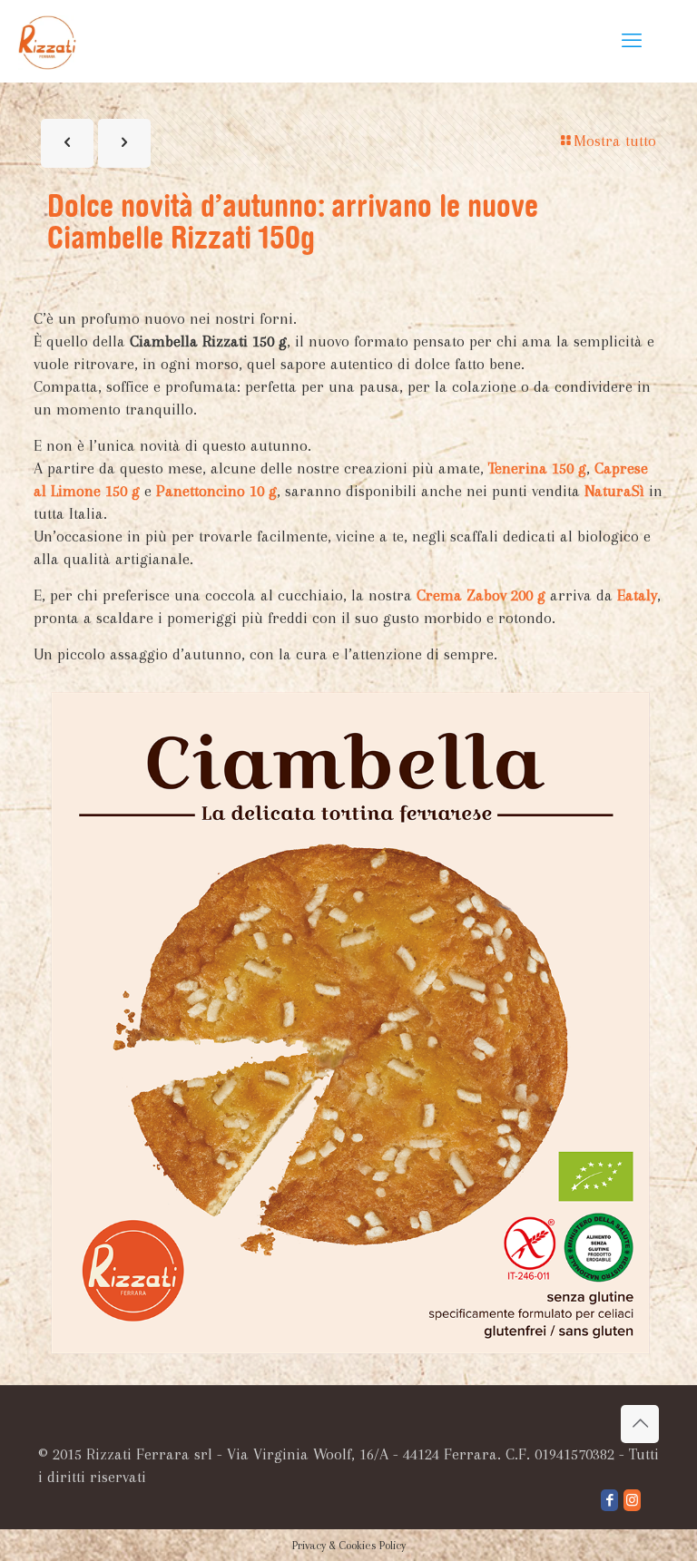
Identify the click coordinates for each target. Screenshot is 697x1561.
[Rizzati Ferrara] (47, 41)
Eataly (637, 595)
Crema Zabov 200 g (481, 595)
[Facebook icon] (609, 1500)
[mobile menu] (631, 40)
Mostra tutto (615, 141)
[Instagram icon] (632, 1500)
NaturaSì (614, 491)
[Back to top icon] (640, 1424)
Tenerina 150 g (537, 468)
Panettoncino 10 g (216, 491)
